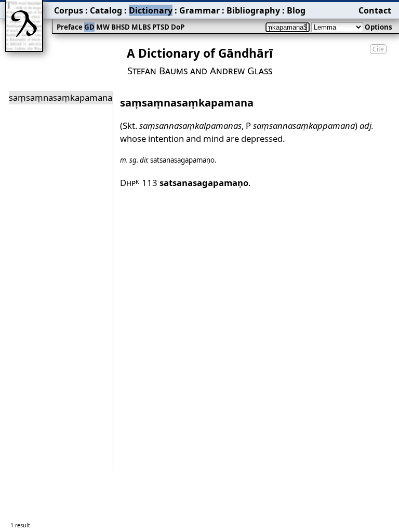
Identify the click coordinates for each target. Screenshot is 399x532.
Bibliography (253, 10)
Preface (70, 27)
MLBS (141, 27)
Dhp (130, 183)
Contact (374, 10)
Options (378, 27)
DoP (177, 27)
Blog (296, 10)
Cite (378, 49)
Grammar (199, 10)
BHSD (120, 27)
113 (195, 183)
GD (89, 27)
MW (103, 27)
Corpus (68, 10)
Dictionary (150, 10)
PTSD (160, 27)
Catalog (106, 10)
